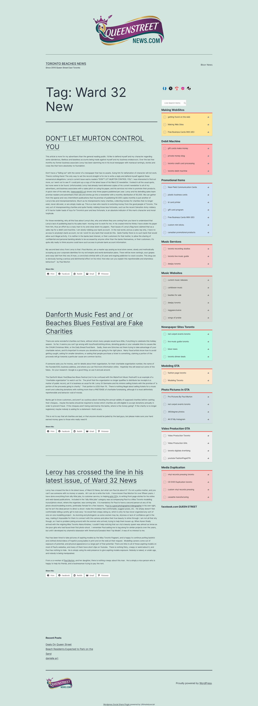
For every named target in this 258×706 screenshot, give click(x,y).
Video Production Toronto (178, 435)
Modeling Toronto (175, 380)
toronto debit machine (177, 171)
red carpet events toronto (178, 334)
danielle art (52, 658)
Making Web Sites (175, 124)
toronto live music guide (178, 256)
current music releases (177, 280)
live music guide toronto (178, 341)
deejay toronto (174, 264)
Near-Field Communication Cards (182, 187)
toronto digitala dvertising (178, 450)
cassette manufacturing (178, 497)
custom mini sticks (175, 225)
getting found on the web (178, 117)
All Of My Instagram (176, 419)
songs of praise (174, 317)
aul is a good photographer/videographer (124, 506)
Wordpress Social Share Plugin (116, 704)
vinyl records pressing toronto (180, 474)
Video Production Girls (177, 443)
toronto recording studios (178, 248)
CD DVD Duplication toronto (179, 482)
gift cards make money (177, 148)
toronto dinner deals (176, 356)
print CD (113, 496)
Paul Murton (69, 560)
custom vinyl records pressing (180, 489)
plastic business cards (177, 194)
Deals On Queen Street (59, 644)
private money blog (176, 156)
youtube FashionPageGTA (179, 458)
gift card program (175, 210)
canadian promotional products (181, 232)
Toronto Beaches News (66, 64)
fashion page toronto (176, 373)
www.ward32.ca (78, 192)
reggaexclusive (174, 310)
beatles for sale (174, 295)
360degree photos (175, 412)
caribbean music (174, 287)
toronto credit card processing (181, 163)
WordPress (205, 683)
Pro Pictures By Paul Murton (179, 396)
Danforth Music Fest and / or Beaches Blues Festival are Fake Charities (94, 322)
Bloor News (206, 64)
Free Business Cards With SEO (180, 132)
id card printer (173, 202)
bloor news (172, 349)
